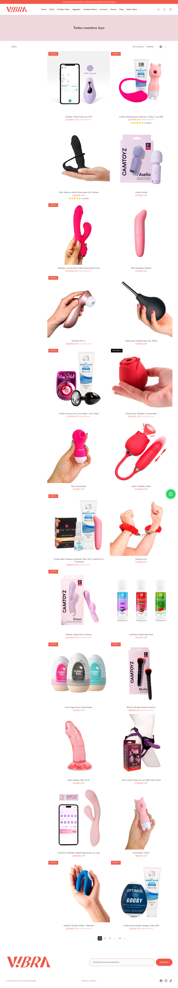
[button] (151, 47)
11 (119, 938)
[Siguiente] (124, 938)
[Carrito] (170, 9)
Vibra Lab (15, 981)
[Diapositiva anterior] (51, 82)
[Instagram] (166, 980)
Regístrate (164, 962)
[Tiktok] (170, 980)
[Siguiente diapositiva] (106, 82)
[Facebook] (161, 980)
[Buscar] (158, 9)
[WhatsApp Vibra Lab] (170, 494)
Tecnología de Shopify (28, 981)
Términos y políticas (89, 981)
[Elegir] (168, 551)
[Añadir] (105, 109)
